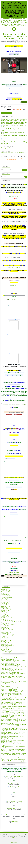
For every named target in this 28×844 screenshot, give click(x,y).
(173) (5, 601)
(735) (6, 590)
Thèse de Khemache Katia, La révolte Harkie (12, 750)
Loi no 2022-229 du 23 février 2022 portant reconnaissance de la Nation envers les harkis (12, 727)
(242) (5, 594)
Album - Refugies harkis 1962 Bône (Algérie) (13, 692)
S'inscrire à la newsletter (6, 113)
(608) (6, 592)
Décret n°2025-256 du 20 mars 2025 (10, 709)
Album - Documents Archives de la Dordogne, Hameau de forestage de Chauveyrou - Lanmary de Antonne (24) (14, 673)
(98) (5, 606)
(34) (11, 622)
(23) (4, 631)
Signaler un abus (6, 841)
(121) (5, 603)
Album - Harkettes (5, 686)
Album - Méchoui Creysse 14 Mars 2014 (11, 688)
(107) (4, 605)
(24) (7, 630)
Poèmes (8, 32)
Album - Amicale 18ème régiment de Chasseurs (13, 660)
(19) (5, 633)
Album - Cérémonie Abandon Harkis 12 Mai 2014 (14, 667)
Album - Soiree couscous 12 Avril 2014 (11, 693)
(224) (5, 596)
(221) (4, 598)
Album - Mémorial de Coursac (9, 689)
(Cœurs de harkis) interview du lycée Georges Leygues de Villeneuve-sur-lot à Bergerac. (13, 702)
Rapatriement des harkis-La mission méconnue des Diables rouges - (13, 747)
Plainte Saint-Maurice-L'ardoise (9, 743)
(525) (4, 593)
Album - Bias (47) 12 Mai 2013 (9, 663)
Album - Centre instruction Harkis (10, 665)
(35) (4, 619)
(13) (5, 643)
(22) (6, 632)
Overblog (14, 837)
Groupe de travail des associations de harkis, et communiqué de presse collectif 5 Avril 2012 (13, 713)
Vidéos (19, 32)
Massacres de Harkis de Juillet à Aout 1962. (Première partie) (12, 736)
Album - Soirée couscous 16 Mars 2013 (11, 694)
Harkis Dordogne (8, 839)
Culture (14, 32)
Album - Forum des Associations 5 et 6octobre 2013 (13, 684)
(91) (4, 607)
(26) (5, 628)
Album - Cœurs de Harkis (7, 671)
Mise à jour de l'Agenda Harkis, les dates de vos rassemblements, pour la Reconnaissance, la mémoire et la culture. (13, 740)
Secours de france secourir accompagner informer (14, 749)
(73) (5, 610)
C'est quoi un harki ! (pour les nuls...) (10, 701)
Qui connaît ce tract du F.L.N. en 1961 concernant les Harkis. (14, 744)
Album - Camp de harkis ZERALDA (10, 664)
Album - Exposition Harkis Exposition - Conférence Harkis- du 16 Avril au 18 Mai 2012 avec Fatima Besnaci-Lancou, (13, 681)
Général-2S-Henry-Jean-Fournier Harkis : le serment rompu (12, 710)
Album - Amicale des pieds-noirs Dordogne (12, 662)
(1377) (4, 589)
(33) (5, 623)
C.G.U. (11, 841)
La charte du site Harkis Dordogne (10, 718)
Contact (25, 839)
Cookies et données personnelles (19, 841)
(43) (5, 616)
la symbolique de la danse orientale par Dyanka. (13, 724)
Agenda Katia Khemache (7, 659)
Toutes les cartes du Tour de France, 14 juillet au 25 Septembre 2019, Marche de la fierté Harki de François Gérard (13, 754)
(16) (4, 639)
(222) (7, 597)
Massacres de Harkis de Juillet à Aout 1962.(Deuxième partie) (12, 734)
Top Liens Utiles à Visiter (7, 752)
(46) (5, 615)
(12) (4, 647)
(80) (6, 609)
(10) (6, 650)
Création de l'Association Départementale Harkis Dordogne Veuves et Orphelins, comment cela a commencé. (14, 706)
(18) (7, 635)
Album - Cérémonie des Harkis (9, 668)
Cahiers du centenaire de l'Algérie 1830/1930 (13, 699)
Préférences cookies (14, 842)
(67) (4, 611)
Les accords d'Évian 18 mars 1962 (10, 726)
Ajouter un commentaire (11, 159)
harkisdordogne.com (17, 99)
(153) (4, 602)
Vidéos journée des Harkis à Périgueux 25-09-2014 (13, 757)
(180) (4, 600)
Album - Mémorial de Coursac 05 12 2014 (12, 690)
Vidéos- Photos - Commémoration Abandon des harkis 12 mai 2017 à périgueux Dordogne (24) (13, 760)
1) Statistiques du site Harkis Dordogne (11, 658)
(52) (3, 614)
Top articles (21, 839)
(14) (4, 641)
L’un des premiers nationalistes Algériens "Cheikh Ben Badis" (14, 730)
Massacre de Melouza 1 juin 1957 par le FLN (13, 732)
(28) (8, 624)
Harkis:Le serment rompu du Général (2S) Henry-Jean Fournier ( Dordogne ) (14, 715)
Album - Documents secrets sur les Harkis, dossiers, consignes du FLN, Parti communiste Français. (13, 677)
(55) (4, 613)
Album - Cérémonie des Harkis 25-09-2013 (12, 669)
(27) (5, 626)
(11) (4, 648)
